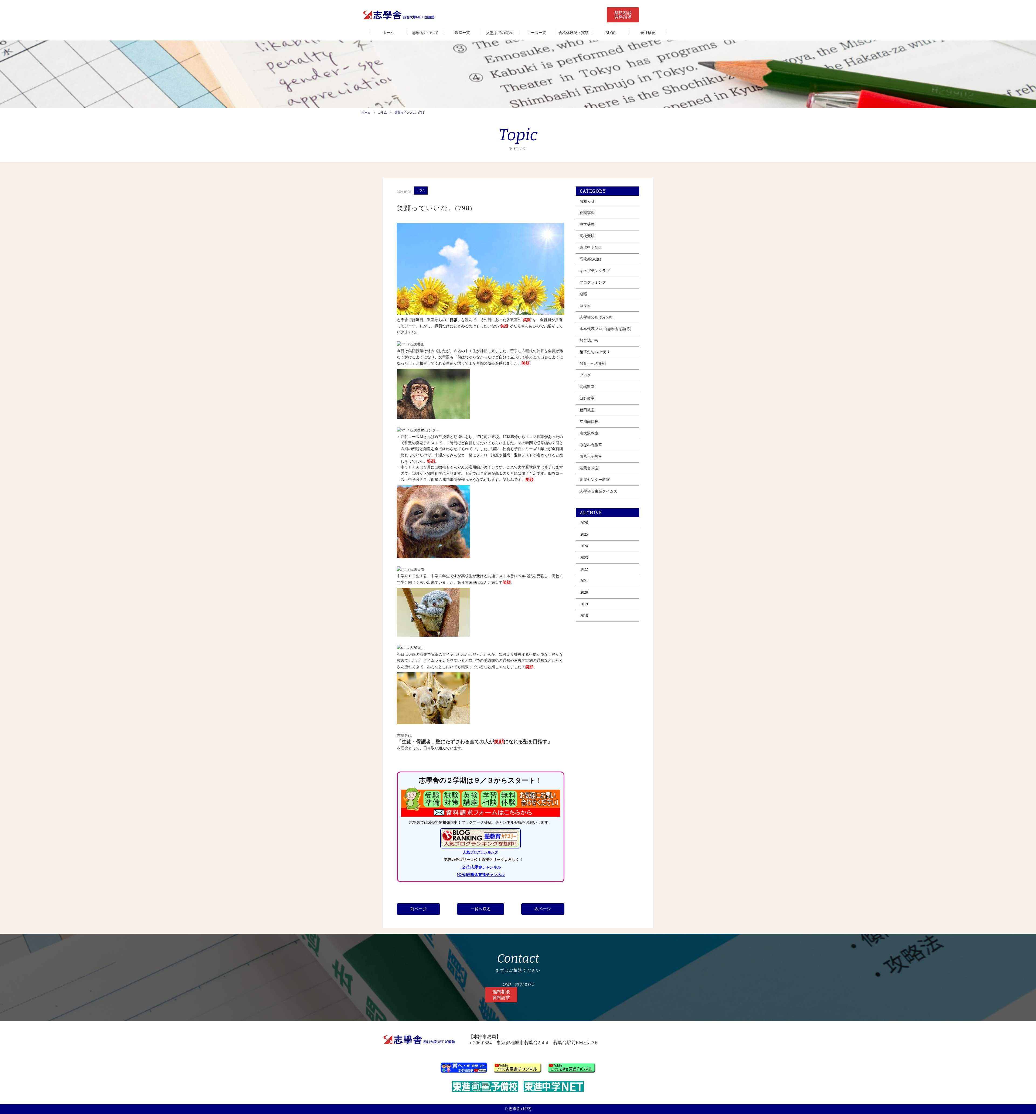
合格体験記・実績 (573, 33)
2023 (584, 558)
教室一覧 (462, 33)
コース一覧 (536, 33)
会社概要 (647, 33)
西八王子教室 (591, 456)
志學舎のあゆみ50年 (597, 317)
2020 (584, 592)
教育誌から (589, 340)
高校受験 (587, 236)
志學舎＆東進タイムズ (598, 491)
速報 (583, 294)
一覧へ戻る (481, 909)
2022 (584, 569)
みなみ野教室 (591, 445)
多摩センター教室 (595, 480)
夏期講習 (587, 213)
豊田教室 (587, 410)
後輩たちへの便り (595, 352)
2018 (584, 616)
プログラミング (593, 282)
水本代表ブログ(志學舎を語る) (605, 329)
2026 (584, 523)
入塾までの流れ (499, 33)
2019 (584, 604)
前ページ (418, 909)
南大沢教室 (589, 433)
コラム (382, 112)
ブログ (585, 375)
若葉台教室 (589, 468)
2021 (584, 581)
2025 (584, 534)
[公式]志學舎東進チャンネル (481, 875)
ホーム (388, 33)
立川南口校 (589, 422)
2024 (584, 546)
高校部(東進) (590, 259)
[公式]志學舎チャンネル (481, 867)
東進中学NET (591, 248)
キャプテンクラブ (595, 271)
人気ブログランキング (480, 852)
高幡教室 (587, 387)
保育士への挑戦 (593, 364)
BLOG (610, 33)
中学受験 (587, 224)
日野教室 (587, 398)
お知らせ (587, 201)
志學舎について (425, 33)
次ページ (543, 909)
